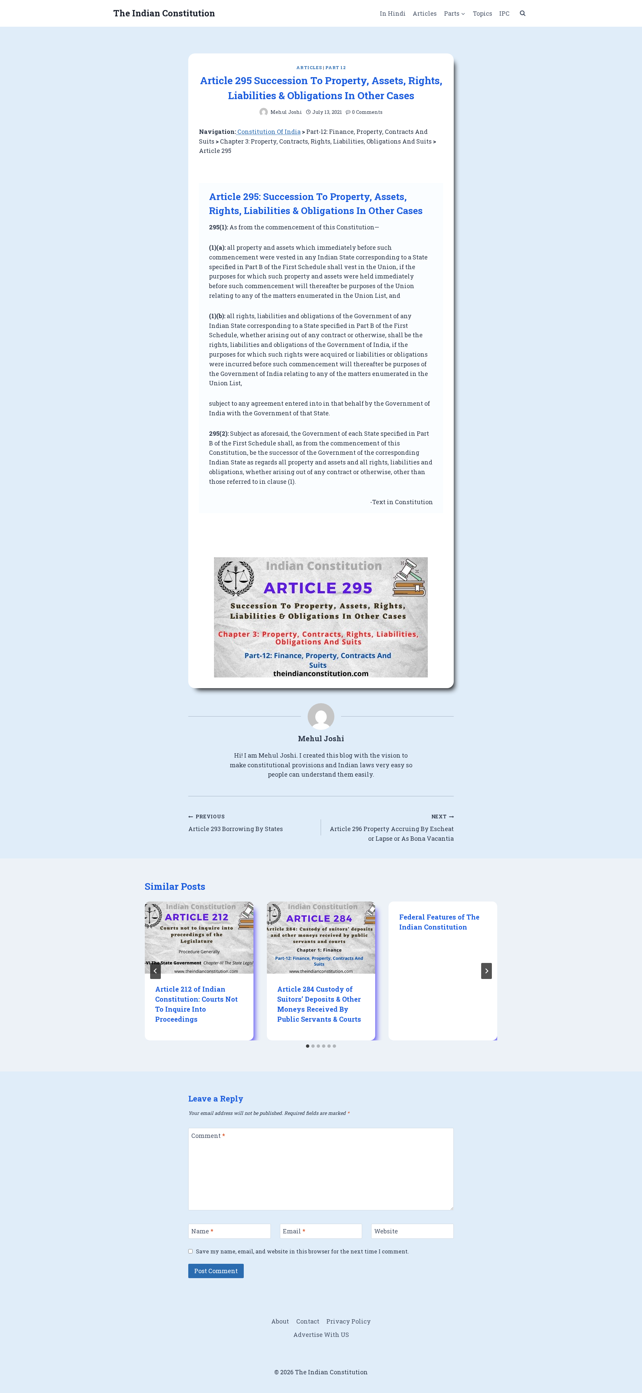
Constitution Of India (268, 132)
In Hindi (393, 13)
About (280, 1321)
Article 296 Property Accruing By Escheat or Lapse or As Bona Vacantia (392, 827)
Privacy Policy (348, 1321)
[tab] (307, 1046)
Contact (307, 1321)
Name (202, 1231)
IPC (504, 13)
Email (294, 1231)
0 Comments (367, 112)
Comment (208, 1136)
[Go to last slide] (155, 971)
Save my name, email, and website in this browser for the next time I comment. (302, 1251)
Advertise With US (321, 1335)
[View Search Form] (523, 13)
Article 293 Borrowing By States (235, 823)
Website (386, 1231)
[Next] (486, 971)
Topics (482, 13)
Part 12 (335, 67)
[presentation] (199, 938)
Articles (425, 13)
